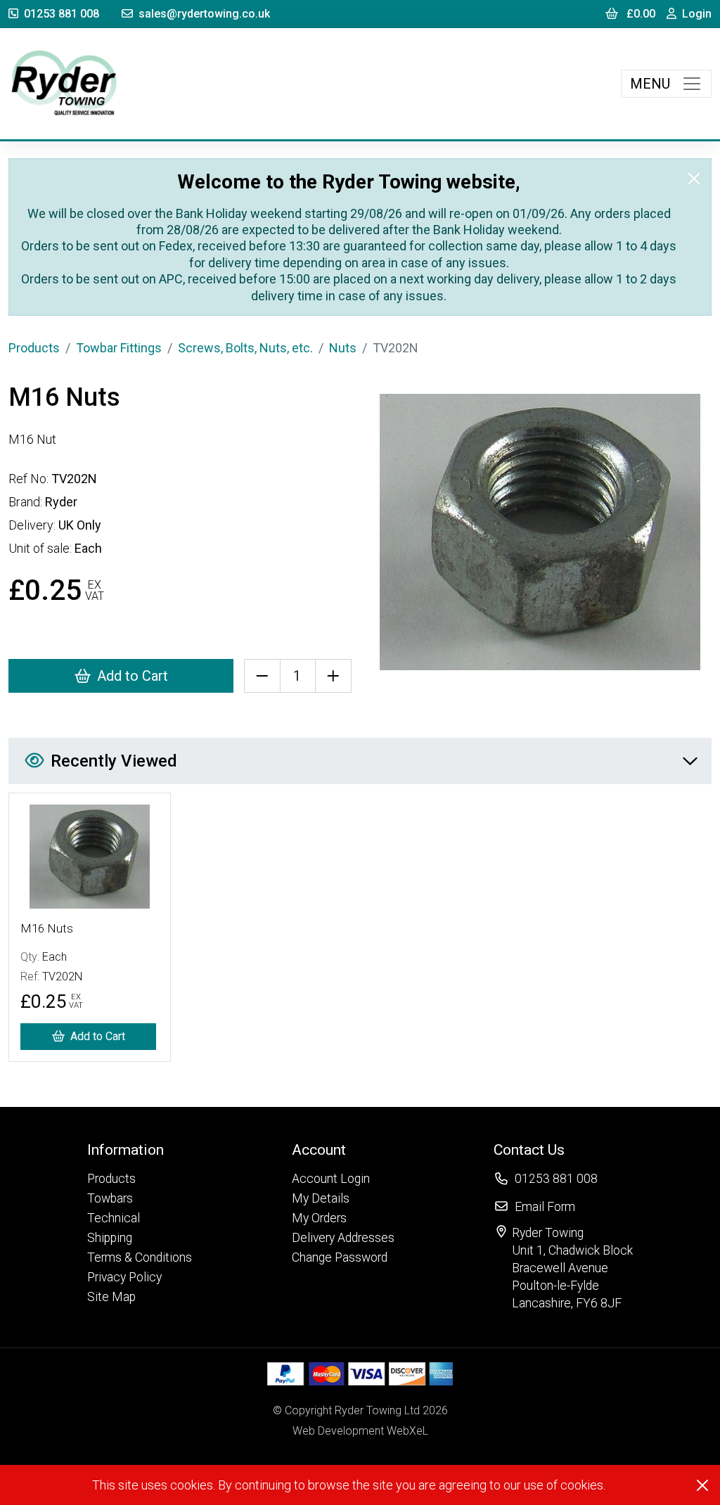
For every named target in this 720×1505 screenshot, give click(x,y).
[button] (139, 1149)
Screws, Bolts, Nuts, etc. (245, 347)
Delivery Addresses (343, 1238)
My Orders (319, 1218)
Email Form (545, 1207)
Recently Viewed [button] (114, 761)
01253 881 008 (61, 13)
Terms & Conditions (139, 1257)
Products (34, 347)
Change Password (339, 1257)
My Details (320, 1198)
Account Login (331, 1179)
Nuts (342, 347)
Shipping (109, 1238)
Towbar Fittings (119, 347)
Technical (113, 1218)
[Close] (694, 178)
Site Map (111, 1297)
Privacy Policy (124, 1277)
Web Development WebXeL (360, 1430)
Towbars (110, 1198)
